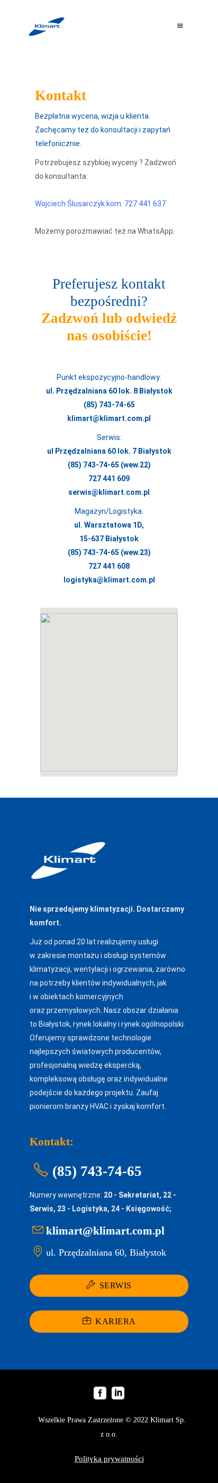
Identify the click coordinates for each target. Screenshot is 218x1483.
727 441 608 (109, 566)
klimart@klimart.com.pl (109, 418)
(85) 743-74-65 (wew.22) (109, 465)
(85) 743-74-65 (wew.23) (109, 552)
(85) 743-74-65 (109, 404)
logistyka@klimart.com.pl (109, 580)
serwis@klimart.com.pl (109, 492)
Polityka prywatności (109, 1459)
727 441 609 (109, 478)
